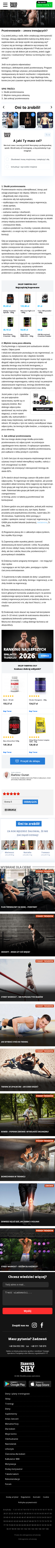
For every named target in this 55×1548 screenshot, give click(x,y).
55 (45, 1517)
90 (38, 1525)
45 (20, 1517)
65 (22, 1521)
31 (33, 1513)
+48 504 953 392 (16, 1346)
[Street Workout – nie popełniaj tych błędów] (27, 980)
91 (40, 1525)
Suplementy (11, 1413)
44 (17, 1517)
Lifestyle (9, 1449)
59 (7, 1521)
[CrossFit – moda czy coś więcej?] (27, 935)
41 (10, 1517)
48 (27, 1517)
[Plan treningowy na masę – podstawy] (27, 890)
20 (4, 1513)
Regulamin (25, 1497)
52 (38, 1517)
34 (40, 1513)
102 (25, 1529)
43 (15, 1517)
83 (20, 1525)
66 (25, 1521)
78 (7, 1525)
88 (33, 1525)
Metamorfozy (12, 1423)
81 (15, 1525)
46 (22, 1517)
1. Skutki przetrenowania (13, 92)
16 (43, 1509)
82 (17, 1525)
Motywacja (10, 1464)
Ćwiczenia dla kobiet (15, 1454)
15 (41, 1509)
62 (15, 1521)
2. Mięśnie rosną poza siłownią (16, 95)
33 (38, 1513)
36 (45, 1513)
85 (25, 1525)
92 (43, 1525)
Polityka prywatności (27, 1502)
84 (22, 1525)
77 (4, 1525)
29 (27, 1513)
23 (12, 1513)
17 (46, 1509)
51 (35, 1517)
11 (31, 1509)
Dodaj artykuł (12, 1497)
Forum (8, 1484)
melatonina (42, 522)
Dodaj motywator (14, 1469)
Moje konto (11, 1433)
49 (30, 1517)
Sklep (7, 1398)
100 (18, 1529)
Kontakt (36, 1497)
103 (29, 1529)
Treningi (9, 1403)
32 (35, 1513)
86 (27, 1525)
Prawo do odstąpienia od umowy (27, 1535)
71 (38, 1521)
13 (36, 1509)
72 (40, 1521)
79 (10, 1525)
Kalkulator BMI (12, 1459)
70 (35, 1521)
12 (33, 1509)
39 (4, 1517)
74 (45, 1521)
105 (36, 1529)
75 (48, 1521)
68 (30, 1521)
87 (30, 1525)
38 (51, 1513)
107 (43, 1529)
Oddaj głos (30, 801)
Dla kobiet (10, 1428)
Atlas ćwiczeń (12, 1418)
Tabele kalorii (12, 1474)
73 (43, 1521)
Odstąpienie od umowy (27, 1539)
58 (4, 1521)
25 (17, 1513)
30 (30, 1513)
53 (40, 1517)
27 (22, 1513)
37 (48, 1513)
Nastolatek (10, 1443)
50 (33, 1517)
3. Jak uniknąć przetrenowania (15, 98)
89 (35, 1525)
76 (51, 1521)
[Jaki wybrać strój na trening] (27, 1025)
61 (12, 1521)
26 (20, 1513)
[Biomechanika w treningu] (27, 1159)
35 (43, 1513)
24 (15, 1513)
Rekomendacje (12, 1479)
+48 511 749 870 (38, 1346)
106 (39, 1529)
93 (45, 1525)
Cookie (46, 1497)
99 (15, 1529)
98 (13, 1529)
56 (48, 1517)
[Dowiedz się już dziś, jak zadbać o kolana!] (27, 1204)
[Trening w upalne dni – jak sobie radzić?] (27, 1070)
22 (10, 1513)
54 (43, 1517)
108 (46, 1529)
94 (48, 1525)
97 (10, 1529)
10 (28, 1509)
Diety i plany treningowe (17, 1393)
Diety (7, 1408)
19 (51, 1509)
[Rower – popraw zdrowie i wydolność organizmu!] (27, 1114)
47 (25, 1517)
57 (51, 1517)
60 (10, 1521)
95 (51, 1525)
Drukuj (11, 809)
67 (27, 1521)
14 (38, 1509)
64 (20, 1521)
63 (17, 1521)
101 (21, 1529)
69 (33, 1521)
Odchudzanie (11, 1438)
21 (7, 1513)
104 (32, 1529)
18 (48, 1509)
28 (25, 1513)
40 (7, 1517)
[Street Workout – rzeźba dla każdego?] (27, 1249)
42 (12, 1517)
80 (12, 1525)
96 (8, 1529)
